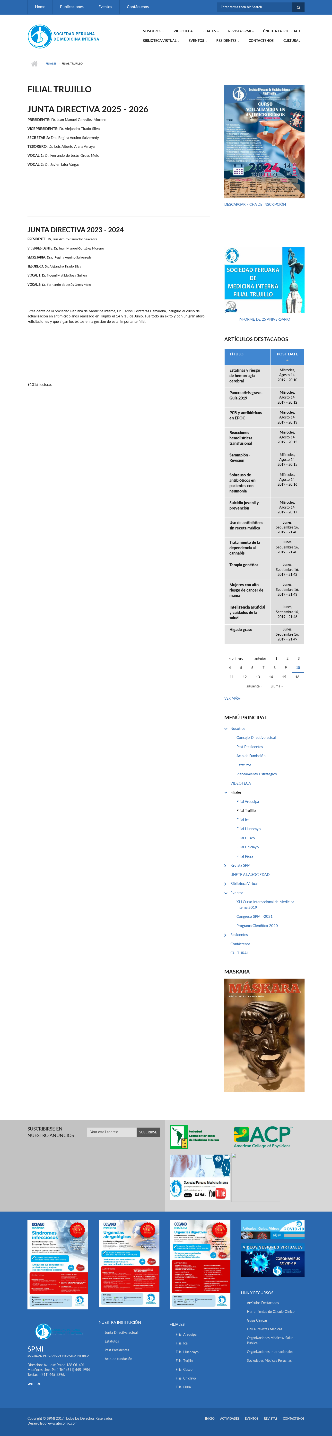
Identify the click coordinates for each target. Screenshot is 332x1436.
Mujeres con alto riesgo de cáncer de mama (246, 590)
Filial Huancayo (248, 829)
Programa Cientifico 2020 (257, 926)
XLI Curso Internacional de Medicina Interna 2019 (265, 904)
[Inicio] (63, 36)
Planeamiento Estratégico (256, 774)
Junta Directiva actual (121, 1332)
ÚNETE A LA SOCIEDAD (281, 31)
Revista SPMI (239, 31)
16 (297, 677)
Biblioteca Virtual (159, 41)
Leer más (34, 1383)
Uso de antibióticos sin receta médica (246, 525)
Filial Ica (242, 820)
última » (277, 686)
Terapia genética (243, 565)
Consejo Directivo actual (256, 738)
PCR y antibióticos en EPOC (245, 415)
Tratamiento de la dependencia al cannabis (244, 548)
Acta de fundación (118, 1359)
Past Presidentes (249, 747)
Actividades (229, 1418)
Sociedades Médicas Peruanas (269, 1360)
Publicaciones (72, 7)
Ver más (231, 698)
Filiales (209, 31)
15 (284, 677)
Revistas (270, 1418)
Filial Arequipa (247, 802)
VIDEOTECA (183, 31)
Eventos (105, 7)
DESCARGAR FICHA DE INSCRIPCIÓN (255, 204)
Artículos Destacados (263, 1303)
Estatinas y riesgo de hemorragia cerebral (244, 376)
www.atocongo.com (62, 1423)
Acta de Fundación (250, 756)
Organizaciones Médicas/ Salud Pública (270, 1340)
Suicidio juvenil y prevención (244, 505)
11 (232, 677)
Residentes (226, 41)
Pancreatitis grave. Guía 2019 (245, 395)
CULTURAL (291, 41)
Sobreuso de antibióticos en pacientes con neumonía (242, 483)
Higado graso (240, 630)
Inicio (34, 64)
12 (245, 677)
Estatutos (244, 765)
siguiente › (254, 686)
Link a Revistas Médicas (264, 1329)
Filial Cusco (245, 838)
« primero (236, 658)
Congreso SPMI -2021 (254, 916)
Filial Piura (244, 856)
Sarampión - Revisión (239, 458)
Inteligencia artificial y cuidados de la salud (247, 612)
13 (258, 677)
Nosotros (152, 31)
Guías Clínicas (257, 1320)
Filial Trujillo (246, 811)
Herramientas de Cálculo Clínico (271, 1312)
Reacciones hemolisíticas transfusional (240, 438)
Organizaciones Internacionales (270, 1352)
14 (271, 677)
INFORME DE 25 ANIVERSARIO (264, 319)
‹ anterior (259, 658)
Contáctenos (138, 7)
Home (40, 7)
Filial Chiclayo (247, 847)
